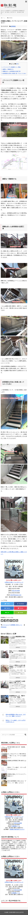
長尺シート (19, 625)
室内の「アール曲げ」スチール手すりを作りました (16, 721)
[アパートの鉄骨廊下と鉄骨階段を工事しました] (5, 684)
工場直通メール (15, 826)
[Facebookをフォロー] (5, 620)
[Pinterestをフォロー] (11, 620)
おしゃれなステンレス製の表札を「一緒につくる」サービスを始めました (16, 755)
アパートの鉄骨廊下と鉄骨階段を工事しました (17, 682)
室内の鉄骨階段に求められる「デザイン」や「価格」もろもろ (16, 715)
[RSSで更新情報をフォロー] (17, 620)
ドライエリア (6, 625)
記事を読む (18, 647)
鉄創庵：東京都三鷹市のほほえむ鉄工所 (14, 912)
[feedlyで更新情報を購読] (14, 620)
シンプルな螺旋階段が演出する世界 (17, 637)
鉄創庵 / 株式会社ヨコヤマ (17, 829)
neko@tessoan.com (15, 595)
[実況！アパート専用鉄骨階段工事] (5, 654)
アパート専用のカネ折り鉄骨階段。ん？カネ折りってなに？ (17, 667)
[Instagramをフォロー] (8, 620)
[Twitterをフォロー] (2, 620)
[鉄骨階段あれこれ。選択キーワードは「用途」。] (5, 699)
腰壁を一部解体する (7, 69)
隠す (17, 63)
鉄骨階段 (13, 26)
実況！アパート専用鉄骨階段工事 (17, 651)
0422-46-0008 (16, 590)
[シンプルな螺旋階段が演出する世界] (5, 640)
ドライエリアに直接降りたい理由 (11, 67)
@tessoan (3, 627)
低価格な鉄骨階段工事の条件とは (16, 760)
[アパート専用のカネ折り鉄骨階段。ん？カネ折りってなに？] (5, 668)
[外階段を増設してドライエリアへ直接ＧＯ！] (7, 608)
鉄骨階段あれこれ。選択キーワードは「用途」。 (17, 696)
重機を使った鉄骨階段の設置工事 (11, 71)
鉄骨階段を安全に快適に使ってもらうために (14, 73)
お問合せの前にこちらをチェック (14, 582)
